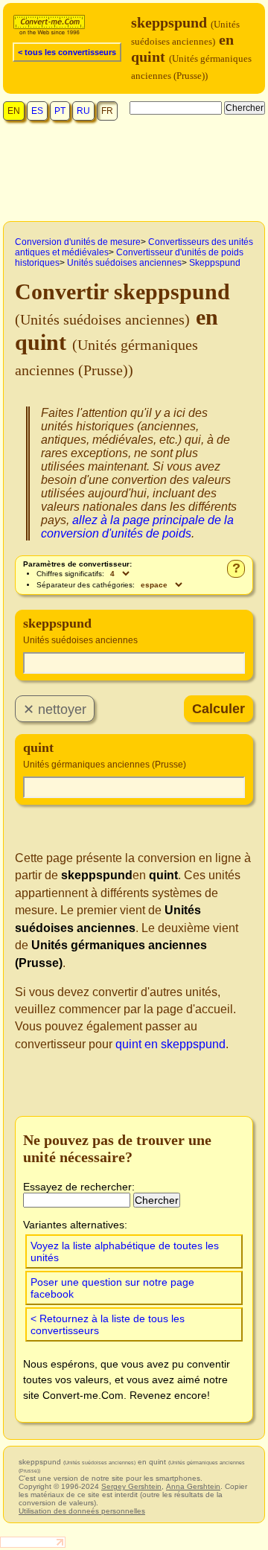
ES (37, 111)
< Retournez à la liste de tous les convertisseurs (108, 1324)
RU (83, 111)
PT (60, 111)
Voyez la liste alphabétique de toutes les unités (125, 1251)
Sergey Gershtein (131, 1486)
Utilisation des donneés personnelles (82, 1511)
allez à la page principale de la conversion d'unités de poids (137, 527)
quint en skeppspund (170, 1044)
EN (13, 111)
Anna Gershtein (193, 1486)
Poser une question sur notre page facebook (112, 1288)
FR (107, 111)
